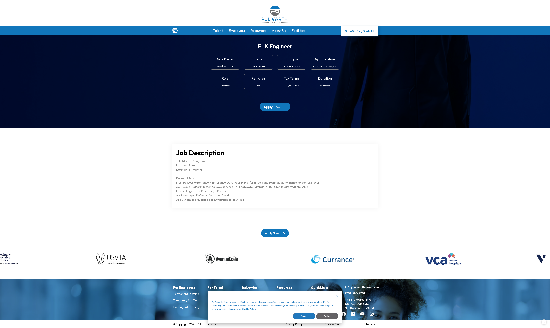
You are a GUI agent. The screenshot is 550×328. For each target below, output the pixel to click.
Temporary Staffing (185, 300)
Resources (258, 30)
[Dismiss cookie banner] (337, 296)
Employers (237, 30)
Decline (327, 316)
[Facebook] (346, 316)
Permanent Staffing (186, 294)
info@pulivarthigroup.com (362, 287)
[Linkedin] (355, 316)
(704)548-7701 (355, 293)
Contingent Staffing (186, 307)
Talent (218, 30)
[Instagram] (374, 316)
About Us (279, 30)
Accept (304, 316)
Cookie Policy (248, 309)
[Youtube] (364, 316)
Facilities (298, 30)
